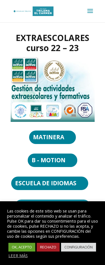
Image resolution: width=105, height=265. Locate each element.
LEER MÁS (18, 255)
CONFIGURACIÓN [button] (78, 247)
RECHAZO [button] (48, 247)
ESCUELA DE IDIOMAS (45, 183)
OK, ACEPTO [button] (22, 247)
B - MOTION (49, 160)
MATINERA (48, 137)
